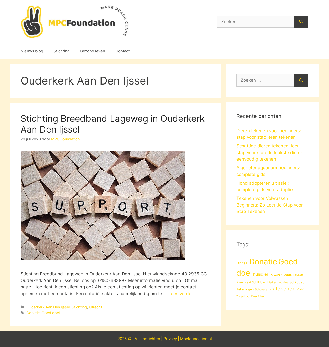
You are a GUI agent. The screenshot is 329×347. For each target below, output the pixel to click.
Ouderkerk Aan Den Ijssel (48, 307)
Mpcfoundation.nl (196, 338)
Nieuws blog (32, 51)
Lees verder (180, 293)
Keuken (298, 274)
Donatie (33, 313)
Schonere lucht (264, 289)
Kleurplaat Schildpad (251, 282)
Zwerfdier (257, 296)
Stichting (61, 51)
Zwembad (243, 296)
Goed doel (51, 313)
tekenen (286, 289)
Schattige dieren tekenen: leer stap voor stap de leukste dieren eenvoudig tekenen (269, 152)
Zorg (300, 289)
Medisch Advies (277, 282)
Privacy (170, 338)
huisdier (260, 274)
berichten (151, 338)
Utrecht (95, 307)
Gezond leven (92, 51)
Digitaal (242, 263)
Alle (139, 338)
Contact (122, 51)
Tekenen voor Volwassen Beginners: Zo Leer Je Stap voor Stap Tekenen (269, 205)
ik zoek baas (281, 274)
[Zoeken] (301, 22)
